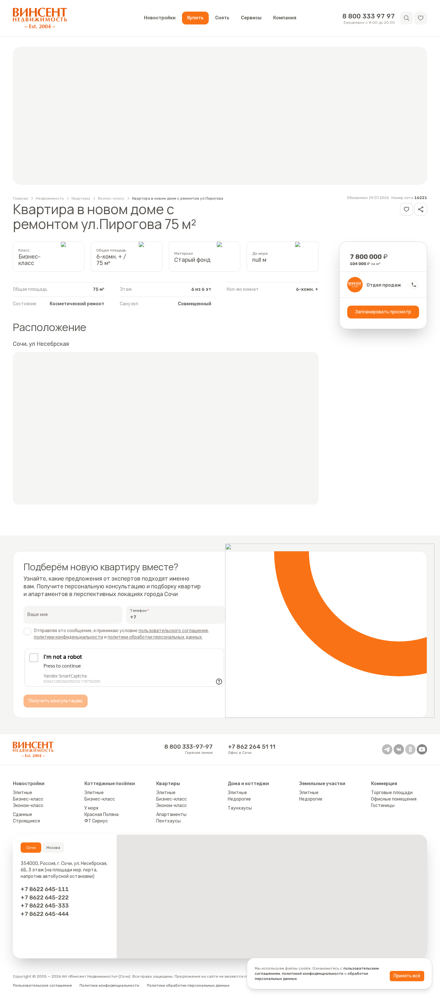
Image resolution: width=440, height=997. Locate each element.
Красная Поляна (101, 814)
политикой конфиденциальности (312, 973)
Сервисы (251, 18)
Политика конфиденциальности (109, 985)
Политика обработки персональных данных (188, 985)
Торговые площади (392, 792)
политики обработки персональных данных (155, 637)
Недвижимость (50, 198)
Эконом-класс (28, 805)
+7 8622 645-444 (45, 913)
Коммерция (384, 783)
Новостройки (160, 18)
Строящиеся (26, 821)
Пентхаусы (168, 821)
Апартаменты (171, 814)
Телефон (138, 610)
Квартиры (81, 198)
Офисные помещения (393, 799)
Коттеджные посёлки (109, 783)
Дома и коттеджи (248, 783)
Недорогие (239, 799)
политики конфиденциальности (68, 637)
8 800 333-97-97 (188, 747)
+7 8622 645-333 (45, 905)
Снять (222, 18)
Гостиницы (383, 805)
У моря (91, 808)
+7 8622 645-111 (45, 889)
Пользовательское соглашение (42, 985)
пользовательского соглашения (173, 630)
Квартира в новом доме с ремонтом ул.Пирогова (177, 198)
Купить (195, 18)
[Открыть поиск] (406, 18)
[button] (420, 18)
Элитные (22, 792)
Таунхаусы (240, 808)
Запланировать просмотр (383, 312)
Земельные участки (322, 783)
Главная (20, 198)
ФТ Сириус (96, 821)
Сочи (31, 847)
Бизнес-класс (111, 198)
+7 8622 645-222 (45, 897)
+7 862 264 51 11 (251, 747)
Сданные (22, 814)
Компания (284, 18)
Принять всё (407, 976)
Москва (53, 847)
